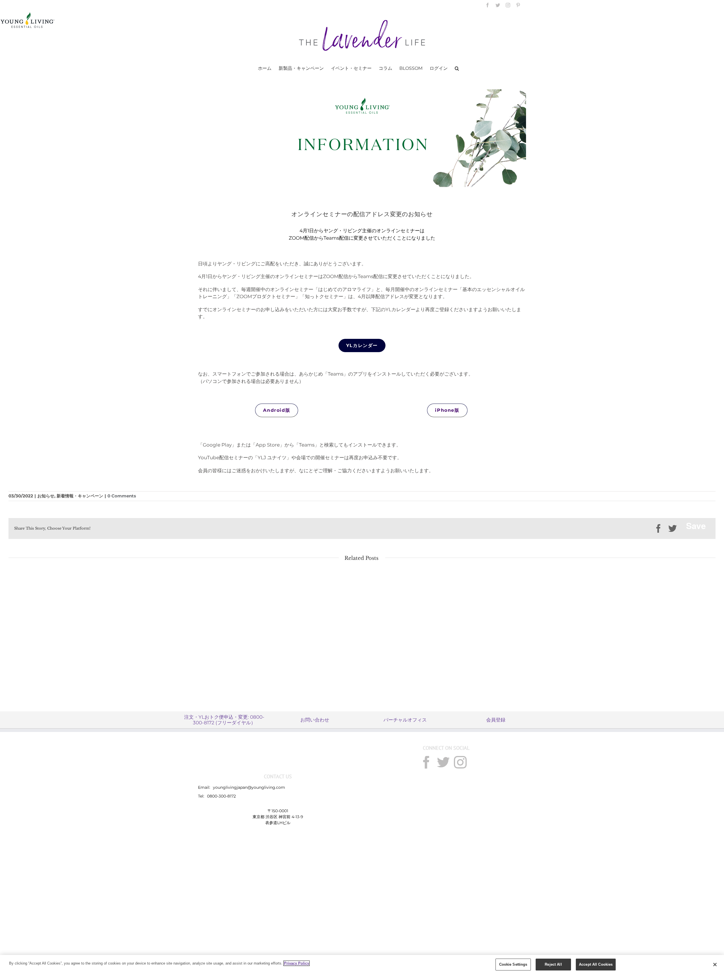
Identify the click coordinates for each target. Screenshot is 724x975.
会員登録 (495, 720)
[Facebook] (426, 762)
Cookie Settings (513, 964)
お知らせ (45, 496)
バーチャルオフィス (405, 720)
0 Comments (121, 496)
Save (696, 525)
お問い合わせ (314, 720)
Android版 (276, 410)
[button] (457, 67)
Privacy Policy (296, 963)
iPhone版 (447, 410)
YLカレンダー (362, 345)
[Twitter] (443, 762)
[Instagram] (460, 762)
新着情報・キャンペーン (80, 496)
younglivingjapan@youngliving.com (249, 787)
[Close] (715, 964)
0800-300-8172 (221, 796)
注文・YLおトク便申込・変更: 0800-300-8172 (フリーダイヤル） (224, 719)
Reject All (553, 964)
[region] (362, 965)
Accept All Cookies (596, 964)
